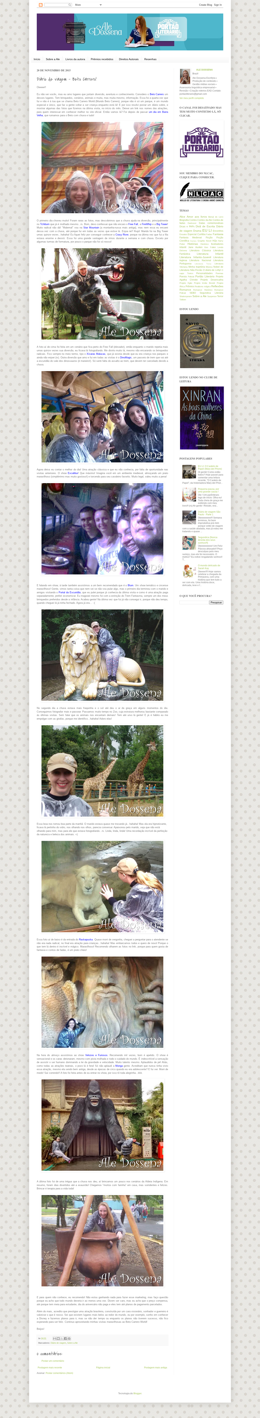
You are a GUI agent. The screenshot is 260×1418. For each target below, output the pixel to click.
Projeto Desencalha (211, 279)
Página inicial (103, 1367)
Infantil (182, 247)
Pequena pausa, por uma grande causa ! (208, 490)
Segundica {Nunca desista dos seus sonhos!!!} (207, 540)
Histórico (204, 244)
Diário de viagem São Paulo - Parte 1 (209, 513)
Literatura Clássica (200, 250)
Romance (185, 289)
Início (37, 59)
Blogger (137, 1393)
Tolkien (182, 299)
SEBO (193, 293)
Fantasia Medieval (190, 237)
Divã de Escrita (205, 226)
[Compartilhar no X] (62, 1338)
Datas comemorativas (211, 223)
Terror (220, 296)
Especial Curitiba (197, 234)
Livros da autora (75, 59)
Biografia (184, 220)
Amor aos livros (197, 216)
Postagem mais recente (50, 1367)
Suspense (212, 296)
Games (193, 241)
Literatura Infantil (210, 253)
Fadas (209, 234)
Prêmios (190, 286)
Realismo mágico (203, 286)
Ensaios (183, 234)
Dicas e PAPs (187, 226)
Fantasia (218, 234)
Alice (182, 216)
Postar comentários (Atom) (59, 1373)
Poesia (183, 276)
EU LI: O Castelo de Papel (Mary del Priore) (210, 467)
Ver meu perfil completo (191, 98)
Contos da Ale (204, 220)
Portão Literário (205, 276)
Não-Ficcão (196, 270)
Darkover (192, 223)
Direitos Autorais (129, 59)
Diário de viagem (58, 1343)
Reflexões (217, 286)
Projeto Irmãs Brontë (204, 283)
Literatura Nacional (200, 260)
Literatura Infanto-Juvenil (195, 257)
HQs (214, 240)
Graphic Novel (204, 241)
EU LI (207, 230)
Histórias (192, 243)
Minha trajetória (196, 267)
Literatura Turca (203, 264)
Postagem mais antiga (155, 1367)
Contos (193, 220)
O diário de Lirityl (212, 270)
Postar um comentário (52, 1361)
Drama (197, 230)
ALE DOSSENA (204, 69)
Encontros (218, 231)
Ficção (209, 237)
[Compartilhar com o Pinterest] (69, 1338)
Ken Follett (209, 247)
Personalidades (204, 273)
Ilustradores (217, 244)
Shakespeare (185, 296)
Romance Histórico (202, 290)
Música (209, 267)
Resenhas (150, 59)
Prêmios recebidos (102, 59)
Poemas (219, 273)
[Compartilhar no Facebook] (65, 1338)
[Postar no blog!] (58, 1338)
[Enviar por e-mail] (55, 1338)
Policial (191, 276)
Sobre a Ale (53, 59)
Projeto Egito (185, 283)
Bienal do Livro (215, 217)
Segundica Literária (211, 293)
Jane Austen (195, 247)
